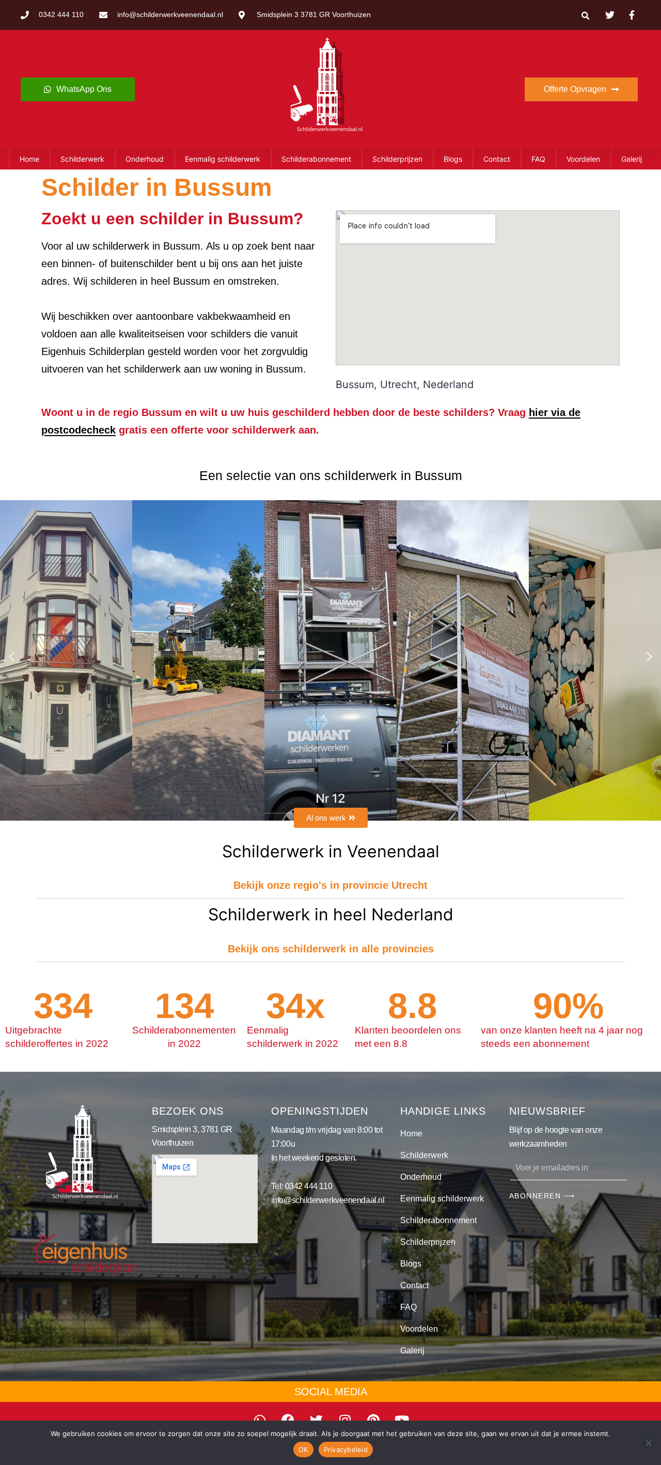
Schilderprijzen (397, 159)
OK (303, 1449)
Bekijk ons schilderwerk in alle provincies (331, 948)
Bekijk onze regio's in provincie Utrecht (330, 885)
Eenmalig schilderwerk (222, 159)
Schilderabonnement (316, 159)
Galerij (631, 159)
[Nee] (648, 1443)
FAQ (538, 159)
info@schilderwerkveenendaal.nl (328, 1200)
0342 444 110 (309, 1186)
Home (29, 159)
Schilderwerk (82, 159)
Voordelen (583, 159)
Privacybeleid (346, 1449)
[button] (586, 16)
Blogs (453, 159)
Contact (496, 159)
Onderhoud (144, 159)
